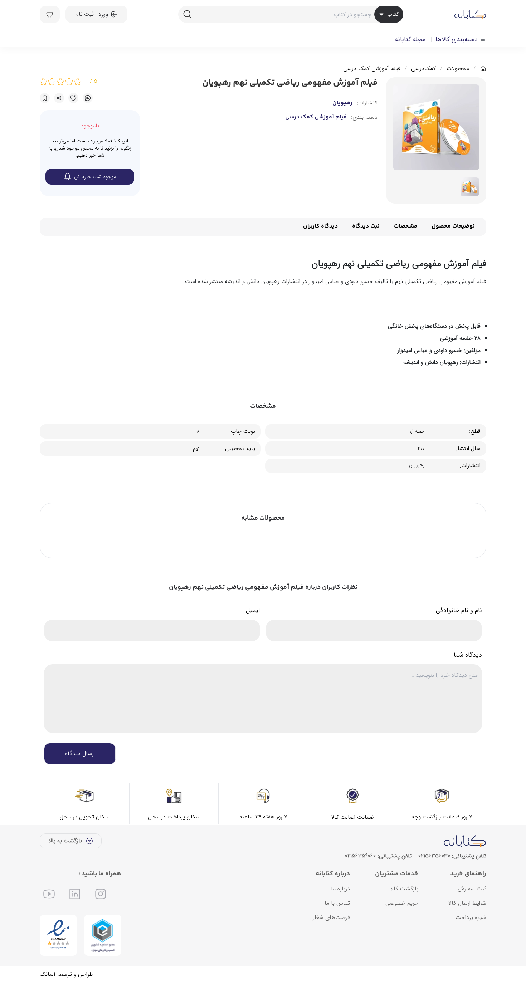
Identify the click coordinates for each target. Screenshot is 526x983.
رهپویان (342, 103)
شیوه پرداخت (471, 917)
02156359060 (360, 855)
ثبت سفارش (472, 888)
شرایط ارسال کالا (467, 903)
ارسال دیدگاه (80, 753)
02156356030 (434, 855)
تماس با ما (337, 903)
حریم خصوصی (401, 903)
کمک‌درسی (423, 68)
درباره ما (340, 888)
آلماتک (47, 974)
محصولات (458, 68)
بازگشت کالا (404, 888)
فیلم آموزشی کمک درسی (371, 68)
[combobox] (290, 14)
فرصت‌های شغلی (330, 917)
